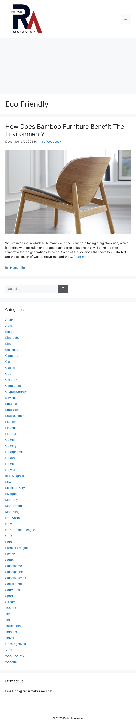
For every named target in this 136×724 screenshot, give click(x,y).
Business (11, 349)
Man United (13, 506)
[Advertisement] (68, 64)
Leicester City (15, 488)
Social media (14, 584)
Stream (10, 602)
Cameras (11, 355)
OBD (8, 536)
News (9, 524)
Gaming (10, 446)
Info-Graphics (15, 476)
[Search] (63, 289)
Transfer (11, 632)
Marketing (12, 512)
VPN (8, 650)
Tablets (10, 608)
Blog (8, 343)
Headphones (14, 452)
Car (7, 362)
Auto (8, 325)
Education (12, 410)
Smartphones (14, 572)
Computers (13, 386)
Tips (23, 267)
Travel (9, 638)
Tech (8, 614)
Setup (9, 560)
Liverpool (11, 494)
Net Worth (12, 518)
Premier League (16, 548)
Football (11, 434)
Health (10, 458)
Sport (9, 596)
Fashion (10, 422)
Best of (10, 331)
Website (11, 662)
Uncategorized (15, 644)
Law (8, 482)
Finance (10, 428)
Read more (81, 256)
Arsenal (10, 319)
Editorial (11, 404)
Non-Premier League (20, 530)
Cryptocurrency (16, 392)
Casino (10, 368)
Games (10, 440)
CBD (8, 374)
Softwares (12, 590)
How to (10, 470)
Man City (11, 500)
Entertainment (15, 416)
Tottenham (13, 626)
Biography (12, 337)
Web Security (14, 656)
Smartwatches (15, 578)
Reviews (11, 554)
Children (11, 380)
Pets (8, 542)
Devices (10, 398)
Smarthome (13, 566)
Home (14, 267)
